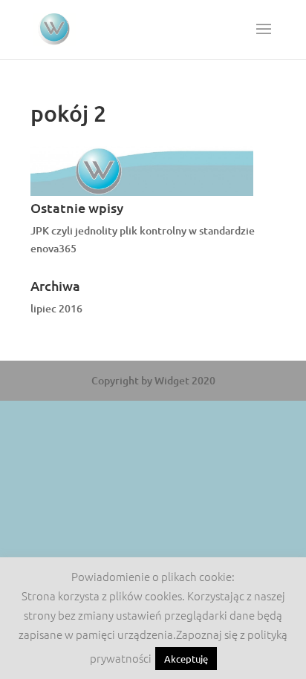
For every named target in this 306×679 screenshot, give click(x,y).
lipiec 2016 (56, 308)
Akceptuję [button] (186, 658)
